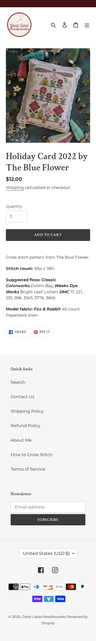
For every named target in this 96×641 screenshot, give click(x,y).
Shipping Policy (27, 411)
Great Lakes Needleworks (44, 616)
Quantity (14, 206)
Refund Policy (25, 425)
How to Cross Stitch (32, 454)
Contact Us (22, 396)
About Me (21, 440)
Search (18, 382)
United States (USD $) (46, 553)
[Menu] (87, 25)
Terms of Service (28, 469)
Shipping (15, 187)
